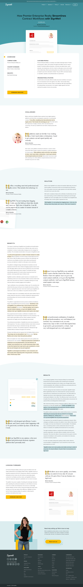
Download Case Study (17, 92)
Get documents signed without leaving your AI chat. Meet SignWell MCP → (41, 1)
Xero (67, 573)
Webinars (40, 560)
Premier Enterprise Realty (43, 26)
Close (67, 570)
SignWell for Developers (28, 576)
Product (43, 4)
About (53, 557)
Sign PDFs (40, 568)
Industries (50, 4)
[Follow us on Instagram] (13, 559)
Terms (53, 562)
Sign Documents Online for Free (44, 570)
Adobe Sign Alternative (70, 560)
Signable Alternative (70, 565)
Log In (75, 4)
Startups (53, 573)
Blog (39, 558)
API (24, 558)
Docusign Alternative (70, 557)
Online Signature (41, 572)
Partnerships (54, 572)
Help (53, 565)
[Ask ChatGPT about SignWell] (8, 564)
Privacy (53, 560)
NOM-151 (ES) (40, 564)
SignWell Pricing (27, 563)
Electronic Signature (28, 557)
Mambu (70, 579)
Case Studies (40, 557)
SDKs (25, 574)
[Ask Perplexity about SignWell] (18, 564)
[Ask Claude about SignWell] (11, 564)
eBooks (39, 562)
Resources (67, 4)
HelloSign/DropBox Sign (70, 558)
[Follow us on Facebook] (11, 559)
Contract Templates (42, 573)
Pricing (56, 4)
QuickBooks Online (70, 572)
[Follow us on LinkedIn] (16, 559)
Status (53, 567)
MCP (25, 571)
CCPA (53, 564)
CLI (24, 573)
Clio (70, 575)
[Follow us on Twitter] (8, 559)
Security (62, 4)
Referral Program (55, 575)
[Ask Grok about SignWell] (16, 564)
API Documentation (28, 569)
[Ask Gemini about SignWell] (13, 564)
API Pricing (26, 565)
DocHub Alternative (70, 564)
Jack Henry (71, 577)
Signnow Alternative (70, 562)
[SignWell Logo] (10, 555)
